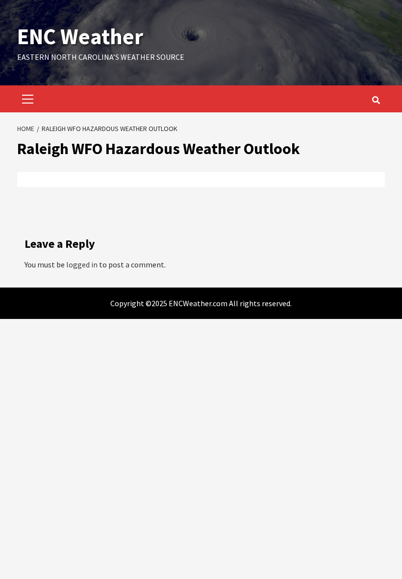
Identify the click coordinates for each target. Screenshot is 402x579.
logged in (82, 264)
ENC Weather (80, 36)
